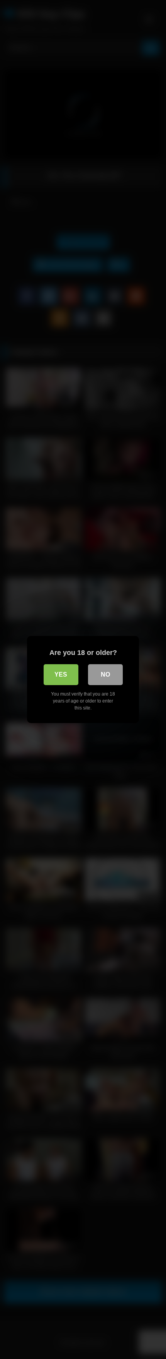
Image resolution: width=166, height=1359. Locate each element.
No (105, 674)
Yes (60, 674)
